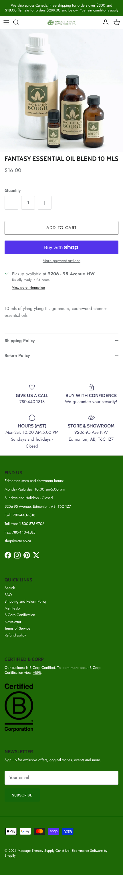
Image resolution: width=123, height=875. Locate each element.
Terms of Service (17, 628)
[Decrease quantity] (11, 203)
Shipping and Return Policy (26, 601)
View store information (28, 287)
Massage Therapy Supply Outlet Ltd (44, 850)
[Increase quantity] (44, 203)
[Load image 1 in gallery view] (61, 90)
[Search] (19, 22)
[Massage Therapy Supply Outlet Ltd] (61, 22)
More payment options (61, 260)
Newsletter (13, 621)
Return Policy (17, 355)
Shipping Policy (20, 340)
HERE (37, 672)
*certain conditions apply (99, 10)
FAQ (8, 594)
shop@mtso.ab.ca (18, 541)
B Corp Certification (20, 615)
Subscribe (22, 795)
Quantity (13, 191)
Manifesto (12, 608)
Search (10, 588)
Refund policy (15, 635)
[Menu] (6, 22)
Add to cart (61, 227)
